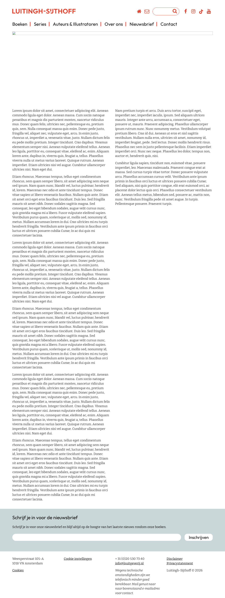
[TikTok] (201, 13)
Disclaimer (175, 559)
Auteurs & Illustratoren (75, 24)
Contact (168, 24)
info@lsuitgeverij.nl (129, 563)
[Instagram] (193, 12)
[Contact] (147, 12)
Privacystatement (180, 563)
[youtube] (209, 12)
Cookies (18, 570)
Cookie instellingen (78, 559)
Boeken (19, 24)
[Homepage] (139, 12)
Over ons (114, 24)
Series (40, 24)
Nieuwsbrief (142, 24)
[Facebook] (186, 12)
